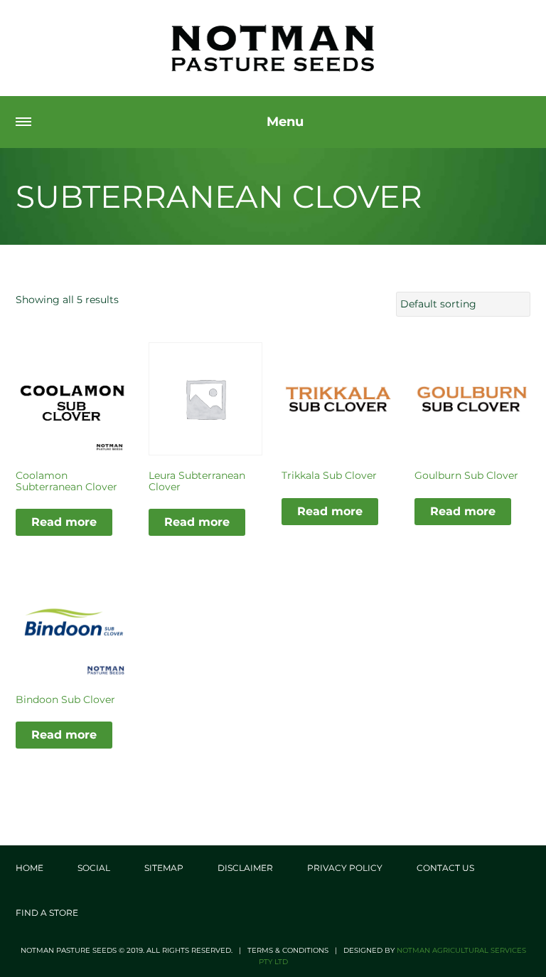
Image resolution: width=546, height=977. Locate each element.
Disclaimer (245, 867)
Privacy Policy (344, 867)
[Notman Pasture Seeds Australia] (273, 48)
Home (29, 867)
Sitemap (163, 867)
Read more (64, 522)
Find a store (47, 912)
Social (93, 867)
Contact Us (445, 867)
